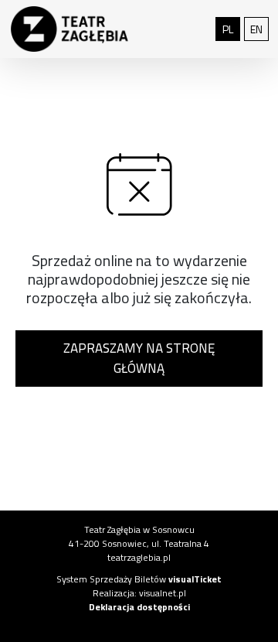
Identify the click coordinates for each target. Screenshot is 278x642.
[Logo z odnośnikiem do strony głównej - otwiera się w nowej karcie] (69, 29)
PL (231, 28)
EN (259, 28)
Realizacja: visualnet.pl (139, 593)
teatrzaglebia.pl (139, 557)
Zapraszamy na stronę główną (139, 358)
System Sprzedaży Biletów (139, 579)
